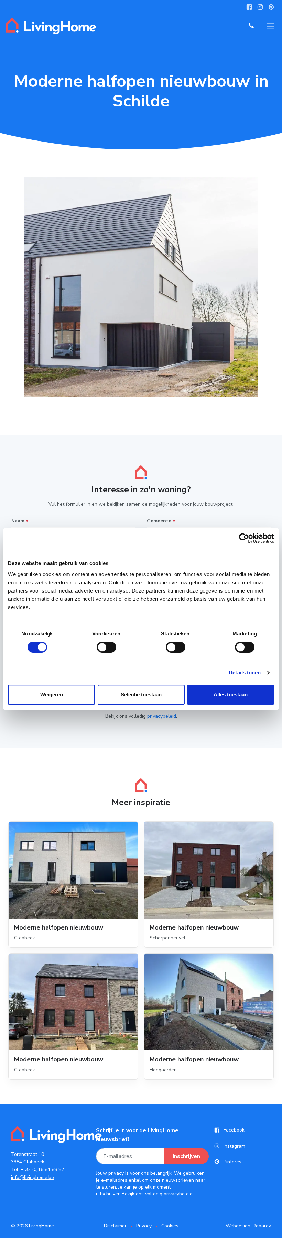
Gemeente (161, 521)
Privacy (144, 1226)
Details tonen (245, 672)
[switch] (106, 647)
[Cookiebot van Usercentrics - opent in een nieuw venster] (244, 538)
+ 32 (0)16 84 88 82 (42, 1169)
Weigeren (51, 694)
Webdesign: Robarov (248, 1226)
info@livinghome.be (32, 1177)
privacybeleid (161, 716)
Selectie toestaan (141, 694)
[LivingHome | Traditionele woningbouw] (51, 26)
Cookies (169, 1226)
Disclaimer (115, 1226)
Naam (19, 521)
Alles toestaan (231, 694)
